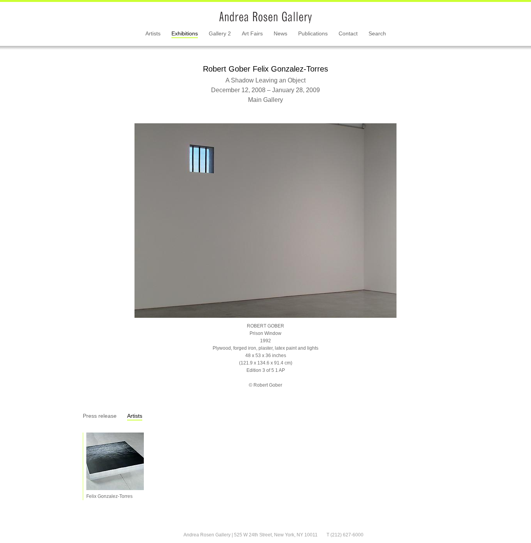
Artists (153, 33)
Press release (100, 416)
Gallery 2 (220, 33)
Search (377, 33)
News (280, 33)
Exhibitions (184, 33)
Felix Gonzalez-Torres (109, 496)
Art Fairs (252, 33)
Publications (313, 33)
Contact (348, 33)
